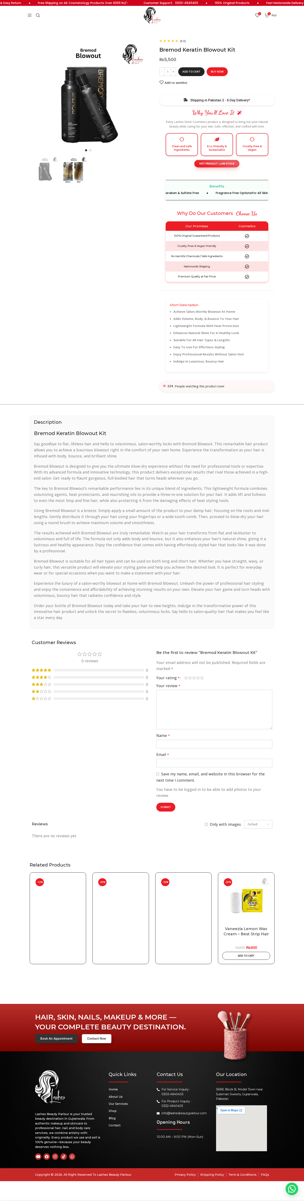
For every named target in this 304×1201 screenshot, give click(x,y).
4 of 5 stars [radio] (198, 678)
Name (163, 735)
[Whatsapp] (72, 1156)
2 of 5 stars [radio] (190, 678)
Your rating (168, 678)
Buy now (217, 71)
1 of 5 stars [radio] (186, 678)
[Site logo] (152, 14)
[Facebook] (46, 1156)
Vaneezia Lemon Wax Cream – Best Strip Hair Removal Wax (246, 934)
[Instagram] (55, 1156)
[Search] (38, 15)
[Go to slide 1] (86, 150)
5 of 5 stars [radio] (202, 678)
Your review (168, 685)
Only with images (225, 824)
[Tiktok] (63, 1156)
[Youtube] (38, 1156)
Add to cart (191, 71)
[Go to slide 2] (90, 150)
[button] (216, 163)
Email (162, 754)
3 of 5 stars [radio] (194, 678)
